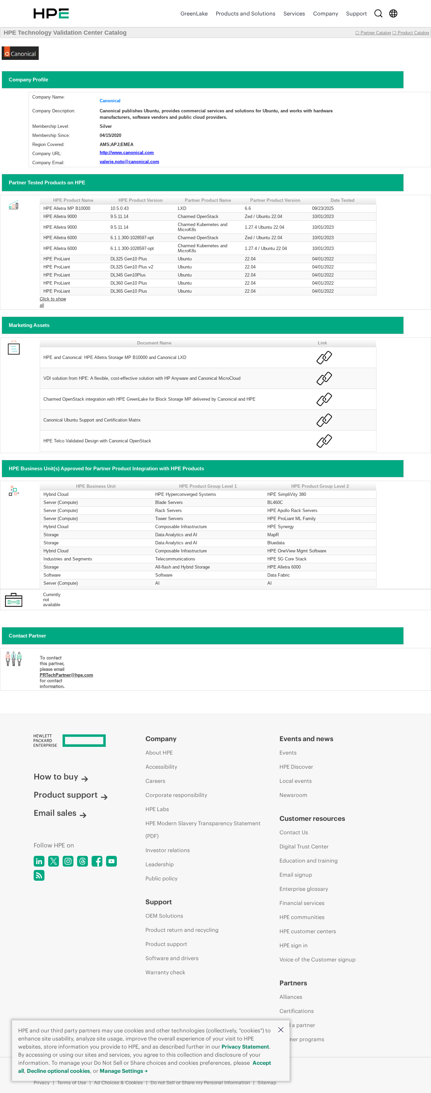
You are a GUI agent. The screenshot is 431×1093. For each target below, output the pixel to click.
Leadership (159, 864)
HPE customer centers (307, 931)
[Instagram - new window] (68, 861)
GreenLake (194, 13)
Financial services (302, 903)
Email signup (295, 874)
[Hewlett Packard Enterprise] (51, 13)
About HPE (159, 752)
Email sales (55, 813)
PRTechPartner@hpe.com (66, 675)
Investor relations (167, 850)
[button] (281, 1030)
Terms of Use (71, 1083)
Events (288, 752)
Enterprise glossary (303, 888)
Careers (155, 780)
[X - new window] (53, 861)
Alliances (290, 996)
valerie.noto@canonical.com (129, 161)
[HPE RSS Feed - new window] (39, 875)
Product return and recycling (182, 929)
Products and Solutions (245, 13)
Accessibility (161, 766)
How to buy (56, 776)
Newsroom (293, 795)
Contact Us (293, 832)
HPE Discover (296, 766)
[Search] (378, 13)
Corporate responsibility (176, 795)
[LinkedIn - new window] (39, 861)
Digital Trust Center (304, 846)
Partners (293, 983)
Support (356, 13)
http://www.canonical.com (127, 152)
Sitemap (267, 1083)
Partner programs (301, 1039)
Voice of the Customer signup (317, 959)
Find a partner (297, 1025)
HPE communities (302, 917)
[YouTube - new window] (111, 861)
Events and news (306, 738)
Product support (66, 795)
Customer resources (312, 818)
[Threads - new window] (82, 861)
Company (325, 13)
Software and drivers (172, 958)
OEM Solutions (164, 915)
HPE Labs (157, 809)
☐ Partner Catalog (373, 32)
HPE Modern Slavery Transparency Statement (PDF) (203, 829)
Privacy (41, 1083)
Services (294, 13)
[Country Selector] (393, 13)
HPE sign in (293, 945)
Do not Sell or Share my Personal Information (200, 1083)
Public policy (161, 878)
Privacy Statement (245, 1046)
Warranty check (165, 972)
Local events (295, 780)
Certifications (296, 1011)
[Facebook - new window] (97, 861)
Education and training (308, 860)
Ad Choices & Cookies (118, 1083)
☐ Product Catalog (410, 32)
